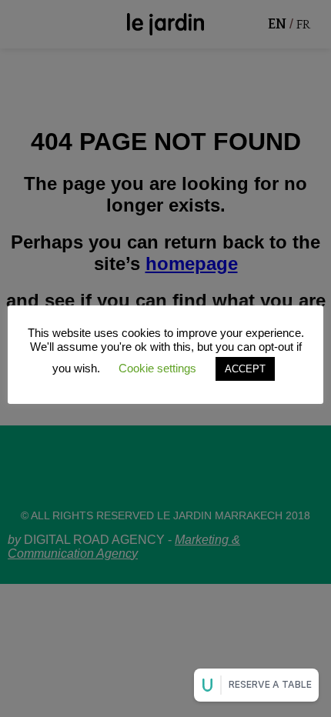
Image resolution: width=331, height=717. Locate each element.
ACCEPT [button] (245, 369)
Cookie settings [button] (157, 368)
